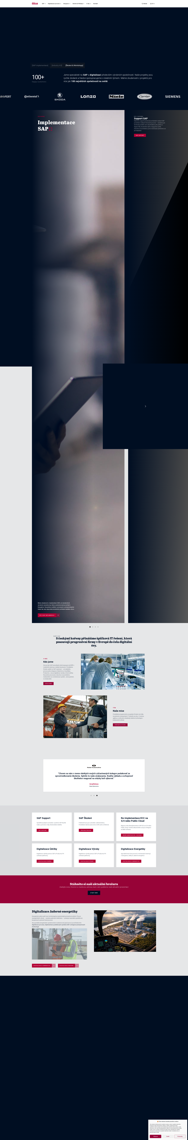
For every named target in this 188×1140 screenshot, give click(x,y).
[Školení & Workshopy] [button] (74, 65)
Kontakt (95, 3)
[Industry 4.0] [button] (57, 65)
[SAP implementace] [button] (40, 65)
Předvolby (179, 1136)
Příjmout (155, 1136)
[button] (43, 4)
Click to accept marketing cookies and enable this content (59, 944)
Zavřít (167, 1136)
